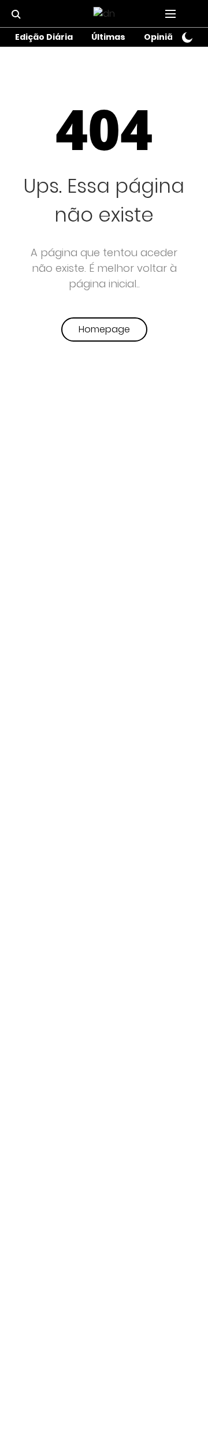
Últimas (108, 37)
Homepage (104, 329)
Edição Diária (44, 37)
